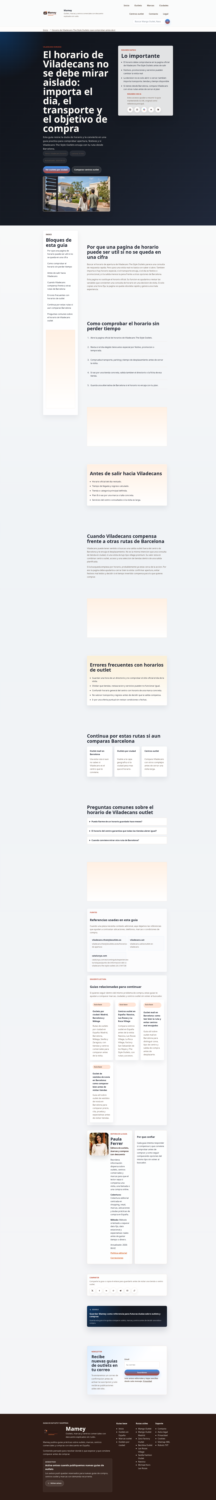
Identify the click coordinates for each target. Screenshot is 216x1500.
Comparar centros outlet (86, 169)
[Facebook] (99, 1290)
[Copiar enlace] (134, 1290)
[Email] (127, 1290)
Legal (165, 13)
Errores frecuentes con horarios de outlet (58, 297)
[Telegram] (120, 1290)
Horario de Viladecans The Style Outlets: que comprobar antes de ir (84, 30)
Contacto (153, 13)
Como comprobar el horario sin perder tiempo (59, 265)
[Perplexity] (137, 109)
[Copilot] (144, 109)
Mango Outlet (144, 1428)
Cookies (161, 1438)
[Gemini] (151, 109)
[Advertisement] (60, 369)
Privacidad (147, 1381)
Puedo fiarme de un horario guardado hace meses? (117, 821)
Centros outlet (136, 13)
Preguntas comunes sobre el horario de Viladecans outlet (59, 317)
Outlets (138, 5)
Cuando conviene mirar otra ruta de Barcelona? (115, 840)
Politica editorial (118, 1253)
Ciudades (163, 5)
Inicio (126, 5)
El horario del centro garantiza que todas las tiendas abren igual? (124, 831)
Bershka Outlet (145, 1445)
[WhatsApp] (113, 1290)
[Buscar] (167, 21)
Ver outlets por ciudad (57, 169)
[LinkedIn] (106, 1290)
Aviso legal (163, 1432)
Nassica (141, 1461)
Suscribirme (142, 1373)
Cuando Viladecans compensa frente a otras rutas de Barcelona (59, 285)
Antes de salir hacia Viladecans (56, 275)
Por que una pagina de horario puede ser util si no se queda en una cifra (60, 254)
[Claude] (158, 109)
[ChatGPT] (130, 109)
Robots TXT (163, 1445)
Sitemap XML (164, 1442)
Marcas (150, 5)
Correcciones (116, 1258)
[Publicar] (92, 1290)
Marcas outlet (125, 1438)
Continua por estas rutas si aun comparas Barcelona (60, 306)
